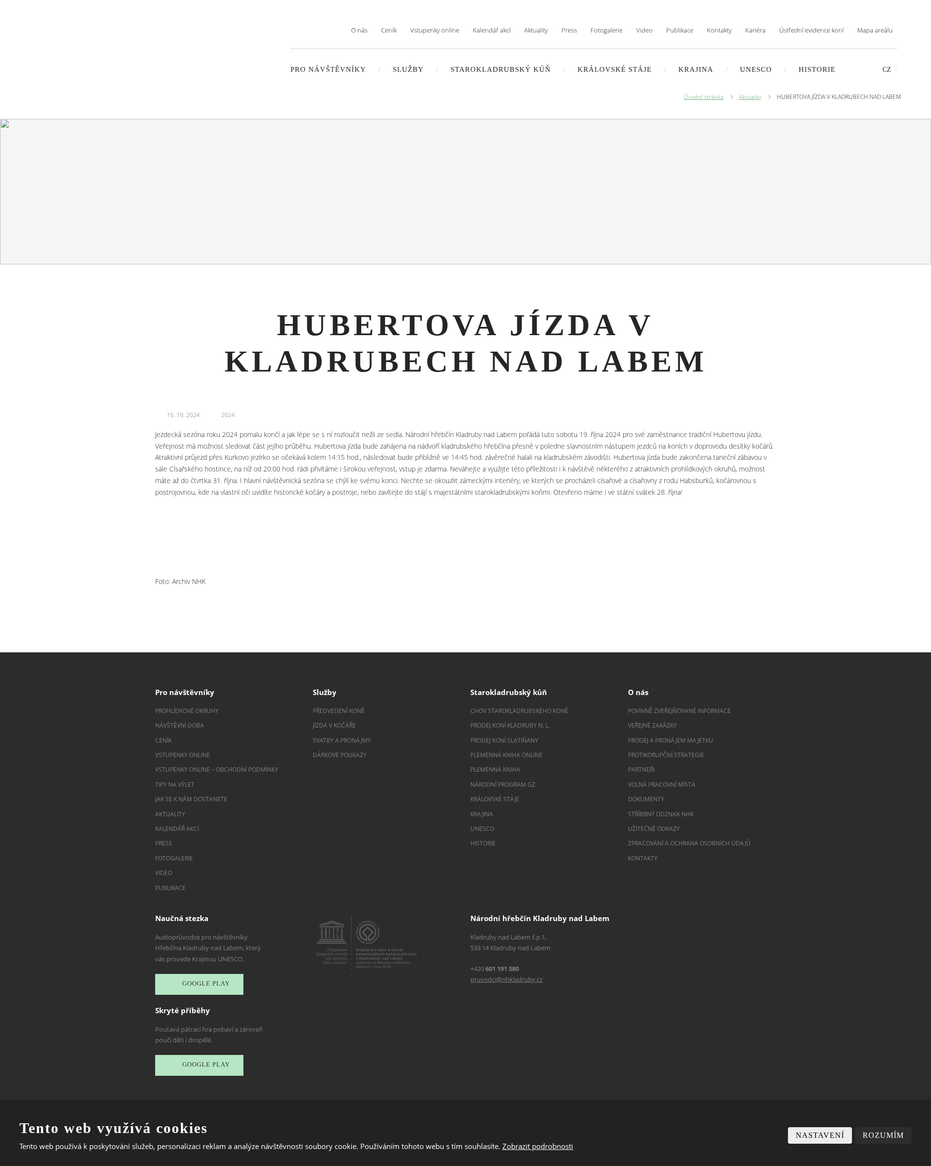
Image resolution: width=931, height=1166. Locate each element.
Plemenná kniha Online (507, 755)
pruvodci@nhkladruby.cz (506, 979)
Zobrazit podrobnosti (537, 1146)
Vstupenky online (434, 30)
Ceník (389, 30)
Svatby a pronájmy (342, 740)
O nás (359, 30)
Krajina (695, 69)
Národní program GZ (502, 784)
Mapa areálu (875, 30)
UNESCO (756, 69)
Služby (408, 69)
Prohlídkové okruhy (187, 711)
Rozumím (883, 1135)
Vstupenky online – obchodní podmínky (216, 769)
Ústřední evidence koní (811, 30)
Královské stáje (615, 69)
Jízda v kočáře (334, 725)
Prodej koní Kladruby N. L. (510, 725)
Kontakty (719, 30)
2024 (228, 415)
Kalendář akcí (492, 30)
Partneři (641, 769)
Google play (206, 983)
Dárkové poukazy (340, 755)
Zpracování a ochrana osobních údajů (689, 843)
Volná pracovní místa (661, 784)
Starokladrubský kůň (500, 69)
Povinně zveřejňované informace (679, 711)
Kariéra (755, 30)
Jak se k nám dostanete (191, 799)
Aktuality (536, 30)
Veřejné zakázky (652, 725)
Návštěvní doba (179, 725)
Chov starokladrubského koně (519, 711)
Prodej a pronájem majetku (670, 740)
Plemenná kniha (495, 769)
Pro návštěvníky (328, 69)
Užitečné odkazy (654, 829)
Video (644, 30)
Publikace (679, 30)
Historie (817, 69)
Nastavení (820, 1135)
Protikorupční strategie (666, 755)
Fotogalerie (607, 30)
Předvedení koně (339, 711)
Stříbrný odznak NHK (660, 814)
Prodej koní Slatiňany (504, 740)
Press (569, 30)
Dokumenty (646, 799)
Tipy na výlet (174, 784)
